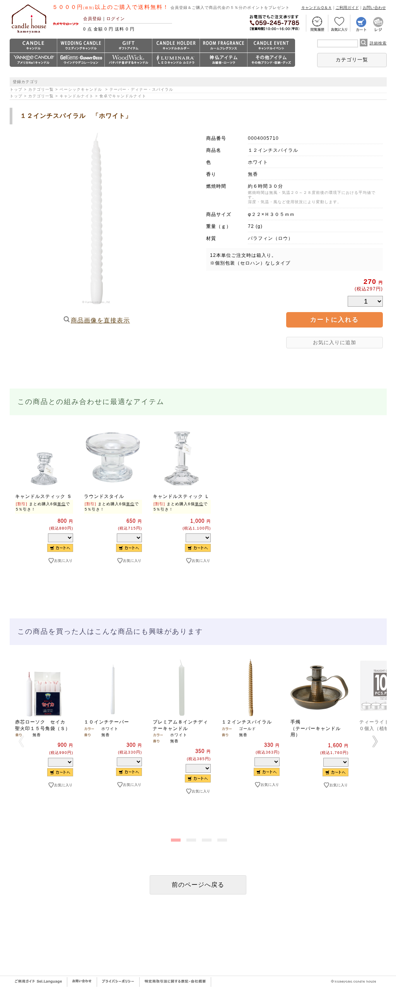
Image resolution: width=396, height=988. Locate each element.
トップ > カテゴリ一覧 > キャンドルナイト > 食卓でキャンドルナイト (78, 96)
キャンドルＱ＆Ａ (316, 7)
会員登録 (92, 18)
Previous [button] (21, 741)
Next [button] (375, 741)
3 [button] (206, 838)
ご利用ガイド (347, 7)
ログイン (115, 18)
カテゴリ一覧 (352, 60)
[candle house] (29, 33)
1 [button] (175, 838)
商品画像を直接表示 (100, 320)
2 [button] (190, 838)
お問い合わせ (374, 7)
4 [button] (221, 838)
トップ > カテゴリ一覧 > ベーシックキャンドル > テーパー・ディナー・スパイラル (91, 89)
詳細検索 (378, 43)
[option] (44, 509)
